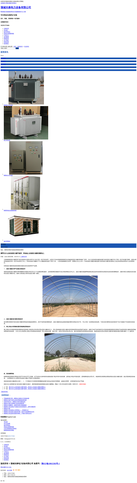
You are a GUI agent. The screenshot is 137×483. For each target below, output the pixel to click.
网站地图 (8, 3)
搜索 (17, 48)
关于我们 (6, 40)
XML (10, 467)
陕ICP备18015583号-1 (51, 463)
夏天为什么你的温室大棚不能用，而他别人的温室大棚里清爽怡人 (27, 387)
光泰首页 (6, 28)
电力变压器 (7, 140)
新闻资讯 (6, 38)
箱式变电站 (7, 32)
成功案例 (6, 37)
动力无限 (9, 470)
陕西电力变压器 (8, 105)
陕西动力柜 (7, 408)
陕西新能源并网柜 (9, 430)
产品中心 (6, 35)
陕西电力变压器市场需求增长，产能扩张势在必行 (18, 413)
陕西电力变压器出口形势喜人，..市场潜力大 (16, 410)
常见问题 (3, 64)
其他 (2, 67)
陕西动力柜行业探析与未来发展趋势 (14, 403)
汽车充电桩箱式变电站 (10, 428)
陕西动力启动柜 (8, 175)
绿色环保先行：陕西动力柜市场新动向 (14, 401)
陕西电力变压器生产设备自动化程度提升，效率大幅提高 (20, 406)
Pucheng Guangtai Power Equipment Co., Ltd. (13, 11)
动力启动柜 (7, 423)
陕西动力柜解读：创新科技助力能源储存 (15, 405)
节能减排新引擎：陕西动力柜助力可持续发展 (16, 398)
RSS (7, 467)
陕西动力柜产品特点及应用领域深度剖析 (15, 400)
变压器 (6, 30)
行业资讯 (26, 46)
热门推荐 (3, 70)
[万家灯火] (17, 470)
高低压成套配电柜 (9, 33)
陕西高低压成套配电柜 (10, 210)
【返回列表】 (4, 391)
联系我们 (13, 3)
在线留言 (3, 3)
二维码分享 (23, 256)
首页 (15, 46)
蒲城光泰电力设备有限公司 (16, 7)
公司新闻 (3, 58)
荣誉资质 (6, 42)
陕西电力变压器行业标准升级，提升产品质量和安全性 (19, 411)
